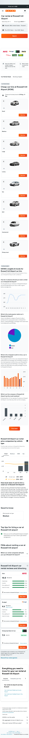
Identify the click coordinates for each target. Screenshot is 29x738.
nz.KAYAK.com (12, 731)
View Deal (23, 115)
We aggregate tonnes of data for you (12, 720)
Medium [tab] (12, 453)
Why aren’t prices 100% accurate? (12, 723)
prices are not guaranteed (8, 712)
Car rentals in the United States (13, 732)
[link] (14, 429)
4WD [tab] (18, 453)
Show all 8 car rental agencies (9, 658)
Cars (18, 731)
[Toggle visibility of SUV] (11, 348)
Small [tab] (6, 453)
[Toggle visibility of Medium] (12, 345)
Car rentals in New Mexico (6, 734)
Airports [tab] (5, 678)
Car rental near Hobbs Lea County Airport (12, 690)
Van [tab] (24, 453)
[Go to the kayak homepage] (10, 11)
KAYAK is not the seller (8, 717)
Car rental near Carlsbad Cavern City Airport (13, 694)
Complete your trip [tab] (15, 678)
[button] (27, 6)
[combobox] (6, 21)
